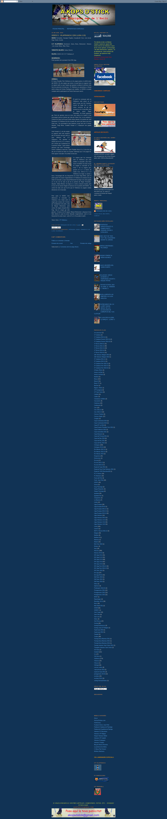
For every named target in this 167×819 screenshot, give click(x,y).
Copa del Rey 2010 (99, 438)
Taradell (96, 634)
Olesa (95, 583)
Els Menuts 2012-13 (99, 451)
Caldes (96, 396)
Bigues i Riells (98, 387)
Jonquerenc (97, 497)
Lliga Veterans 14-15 (100, 524)
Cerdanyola (97, 405)
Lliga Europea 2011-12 (100, 509)
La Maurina (97, 500)
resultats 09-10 (98, 678)
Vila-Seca (97, 656)
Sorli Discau (97, 621)
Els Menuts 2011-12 (99, 449)
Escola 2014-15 (98, 464)
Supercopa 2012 (98, 632)
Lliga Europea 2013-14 (100, 513)
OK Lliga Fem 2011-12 (100, 566)
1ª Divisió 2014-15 (99, 352)
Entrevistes (97, 458)
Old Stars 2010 (98, 577)
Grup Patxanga (98, 487)
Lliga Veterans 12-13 (100, 520)
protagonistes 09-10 (99, 674)
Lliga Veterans (98, 515)
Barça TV (96, 383)
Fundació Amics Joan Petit (101, 725)
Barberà (96, 376)
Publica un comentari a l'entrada (60, 240)
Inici (71, 243)
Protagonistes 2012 (99, 592)
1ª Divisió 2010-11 (99, 343)
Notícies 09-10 (98, 553)
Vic (95, 654)
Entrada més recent (57, 243)
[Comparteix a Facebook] (58, 227)
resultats (96, 676)
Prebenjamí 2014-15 (99, 588)
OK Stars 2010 (98, 570)
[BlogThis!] (54, 227)
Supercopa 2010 (98, 630)
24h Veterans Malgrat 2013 (101, 354)
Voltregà (96, 665)
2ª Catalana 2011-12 (99, 359)
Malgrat (96, 533)
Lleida (95, 502)
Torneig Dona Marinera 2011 (102, 638)
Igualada (96, 493)
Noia (95, 548)
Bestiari (96, 385)
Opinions (96, 586)
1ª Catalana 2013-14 (99, 337)
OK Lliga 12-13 (98, 559)
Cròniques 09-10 (98, 447)
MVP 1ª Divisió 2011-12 (100, 531)
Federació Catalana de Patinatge (103, 727)
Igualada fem (97, 495)
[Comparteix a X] (56, 227)
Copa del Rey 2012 (99, 443)
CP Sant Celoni (98, 392)
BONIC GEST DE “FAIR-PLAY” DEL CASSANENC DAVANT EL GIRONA (107, 238)
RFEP (96, 597)
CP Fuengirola (98, 390)
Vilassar (96, 663)
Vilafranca (59, 230)
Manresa (96, 539)
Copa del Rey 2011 (99, 440)
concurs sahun (98, 667)
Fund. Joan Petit (98, 480)
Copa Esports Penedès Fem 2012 (103, 427)
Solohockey (97, 722)
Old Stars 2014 (98, 581)
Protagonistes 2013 (99, 594)
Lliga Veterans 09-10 (100, 517)
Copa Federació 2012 (100, 429)
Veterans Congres (99, 742)
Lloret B (96, 528)
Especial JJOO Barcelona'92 (102, 471)
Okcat (96, 718)
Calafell (96, 394)
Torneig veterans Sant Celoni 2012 (103, 645)
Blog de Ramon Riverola (101, 744)
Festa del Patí (98, 478)
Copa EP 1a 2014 (99, 425)
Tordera (96, 636)
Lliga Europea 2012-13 (100, 511)
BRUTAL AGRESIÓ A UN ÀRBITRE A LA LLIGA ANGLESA (106, 296)
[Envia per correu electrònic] (52, 227)
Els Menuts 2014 (99, 453)
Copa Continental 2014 (100, 423)
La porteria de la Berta (100, 747)
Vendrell (96, 652)
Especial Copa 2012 (99, 467)
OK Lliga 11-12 (98, 557)
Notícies (96, 550)
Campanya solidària (99, 398)
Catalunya (97, 403)
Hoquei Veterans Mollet (100, 736)
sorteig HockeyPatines (100, 680)
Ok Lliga (96, 572)
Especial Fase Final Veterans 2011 (104, 469)
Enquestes (97, 456)
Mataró (96, 542)
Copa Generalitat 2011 (100, 431)
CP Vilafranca (63, 220)
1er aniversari (98, 332)
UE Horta (96, 649)
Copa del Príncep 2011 (100, 436)
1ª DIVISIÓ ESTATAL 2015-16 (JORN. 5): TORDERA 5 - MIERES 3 (107, 286)
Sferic (95, 619)
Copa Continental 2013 (100, 420)
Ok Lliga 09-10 (98, 575)
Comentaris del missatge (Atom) (69, 247)
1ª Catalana (97, 335)
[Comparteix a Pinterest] (60, 227)
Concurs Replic (98, 416)
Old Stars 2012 (98, 579)
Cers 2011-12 (97, 409)
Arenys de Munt (98, 374)
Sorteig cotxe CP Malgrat (101, 627)
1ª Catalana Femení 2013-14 (102, 339)
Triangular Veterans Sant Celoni (103, 647)
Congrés (96, 418)
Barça (95, 379)
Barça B (96, 381)
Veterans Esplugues (99, 740)
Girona (96, 484)
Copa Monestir (98, 434)
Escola (96, 460)
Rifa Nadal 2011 (98, 605)
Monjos (96, 546)
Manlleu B (97, 537)
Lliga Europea (98, 504)
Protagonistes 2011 (99, 590)
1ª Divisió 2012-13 (99, 348)
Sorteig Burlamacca (99, 625)
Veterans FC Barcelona (100, 731)
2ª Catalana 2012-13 (99, 361)
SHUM (96, 608)
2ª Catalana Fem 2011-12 (101, 363)
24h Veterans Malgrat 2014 (101, 357)
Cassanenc (97, 401)
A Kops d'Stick (98, 370)
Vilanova (96, 660)
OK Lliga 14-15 (98, 564)
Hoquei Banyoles (99, 489)
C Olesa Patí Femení (100, 749)
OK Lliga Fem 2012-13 (100, 568)
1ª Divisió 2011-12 (99, 346)
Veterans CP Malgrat (100, 733)
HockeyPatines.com (99, 720)
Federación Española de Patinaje (103, 729)
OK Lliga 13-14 (98, 561)
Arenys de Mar (98, 372)
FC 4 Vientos (97, 473)
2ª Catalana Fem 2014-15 (101, 368)
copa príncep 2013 (99, 669)
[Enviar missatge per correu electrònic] (82, 224)
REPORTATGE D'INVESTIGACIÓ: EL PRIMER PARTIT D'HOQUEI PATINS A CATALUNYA (106, 228)
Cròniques (72, 229)
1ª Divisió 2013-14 (99, 350)
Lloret (95, 526)
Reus (95, 603)
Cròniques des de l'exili (104, 211)
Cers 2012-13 (98, 412)
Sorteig (96, 623)
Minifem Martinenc (99, 751)
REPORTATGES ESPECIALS (75, 29)
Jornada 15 (84, 229)
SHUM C (96, 610)
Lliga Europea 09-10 (99, 506)
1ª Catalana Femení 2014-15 (102, 341)
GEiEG (78, 229)
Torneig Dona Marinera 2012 (102, 641)
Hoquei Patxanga (99, 491)
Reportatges (97, 599)
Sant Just (97, 616)
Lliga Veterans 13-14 (100, 522)
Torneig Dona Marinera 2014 (102, 643)
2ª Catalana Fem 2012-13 (101, 365)
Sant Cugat (97, 612)
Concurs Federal (98, 414)
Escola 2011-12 (98, 462)
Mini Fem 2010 (98, 544)
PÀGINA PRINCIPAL (58, 29)
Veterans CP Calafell (100, 738)
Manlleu (96, 535)
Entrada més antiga (85, 243)
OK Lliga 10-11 (98, 555)
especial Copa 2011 (99, 671)
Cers (95, 407)
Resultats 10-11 (98, 601)
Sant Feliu (97, 614)
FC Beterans (97, 476)
